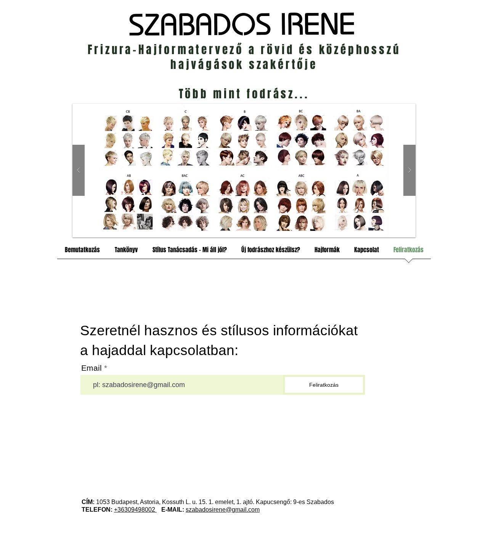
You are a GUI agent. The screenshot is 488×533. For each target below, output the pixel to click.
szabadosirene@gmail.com (223, 509)
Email (91, 368)
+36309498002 (135, 509)
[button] (244, 170)
